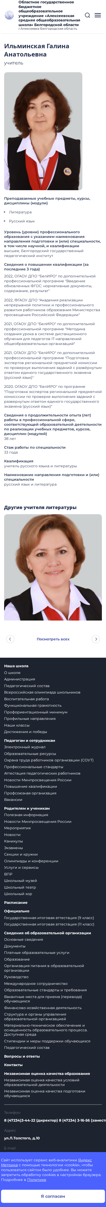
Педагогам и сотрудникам (29, 740)
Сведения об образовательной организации (47, 933)
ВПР (8, 874)
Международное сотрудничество (36, 983)
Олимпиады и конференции (31, 861)
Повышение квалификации (30, 786)
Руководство (16, 977)
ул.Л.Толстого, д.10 (22, 1138)
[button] (87, 15)
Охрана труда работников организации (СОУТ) (49, 760)
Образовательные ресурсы (30, 753)
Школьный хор (18, 893)
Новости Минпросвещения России (38, 780)
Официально (16, 911)
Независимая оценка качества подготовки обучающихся (44, 1093)
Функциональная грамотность (32, 705)
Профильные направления (30, 718)
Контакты (13, 1065)
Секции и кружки (21, 854)
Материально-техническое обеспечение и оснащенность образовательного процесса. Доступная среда (45, 1030)
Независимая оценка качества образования (47, 1074)
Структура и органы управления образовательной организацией (35, 1016)
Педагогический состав (27, 685)
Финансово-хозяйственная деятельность (43, 1007)
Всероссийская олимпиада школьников (42, 692)
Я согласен (53, 1196)
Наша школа (16, 666)
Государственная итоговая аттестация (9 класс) (49, 917)
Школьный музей (20, 880)
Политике (36, 1179)
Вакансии (13, 799)
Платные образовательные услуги (36, 952)
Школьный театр (20, 887)
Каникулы (13, 841)
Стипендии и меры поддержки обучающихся (47, 1041)
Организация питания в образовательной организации (44, 968)
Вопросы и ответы (22, 1056)
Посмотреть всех (53, 639)
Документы (14, 946)
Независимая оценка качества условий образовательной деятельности (42, 1082)
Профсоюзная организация (30, 793)
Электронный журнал (25, 747)
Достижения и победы (25, 731)
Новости (12, 834)
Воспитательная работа (26, 699)
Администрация (19, 679)
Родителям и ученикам (27, 808)
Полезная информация (26, 814)
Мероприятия (17, 828)
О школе (12, 672)
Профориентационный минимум (35, 712)
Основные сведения (23, 939)
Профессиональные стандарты (33, 767)
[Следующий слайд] (96, 639)
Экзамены (13, 848)
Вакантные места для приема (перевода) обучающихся (43, 999)
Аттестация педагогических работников (42, 773)
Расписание (16, 902)
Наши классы (17, 725)
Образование (17, 959)
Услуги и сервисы (21, 867)
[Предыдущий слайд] (10, 639)
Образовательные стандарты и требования (45, 990)
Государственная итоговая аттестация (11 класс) (49, 924)
